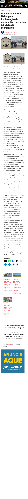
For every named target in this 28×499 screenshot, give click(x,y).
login (9, 344)
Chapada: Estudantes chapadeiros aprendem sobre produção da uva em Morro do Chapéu (8, 307)
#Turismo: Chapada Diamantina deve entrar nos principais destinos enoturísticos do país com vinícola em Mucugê (17, 285)
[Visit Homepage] (14, 5)
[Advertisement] (14, 436)
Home (2, 10)
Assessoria (7, 10)
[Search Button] (26, 5)
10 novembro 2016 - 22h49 (9, 34)
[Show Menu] (2, 5)
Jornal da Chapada (11, 32)
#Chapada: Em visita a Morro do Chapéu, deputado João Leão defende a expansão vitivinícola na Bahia (7, 283)
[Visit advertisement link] (14, 1)
